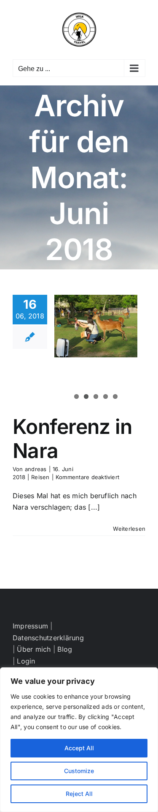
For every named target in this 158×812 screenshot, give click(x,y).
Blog (64, 649)
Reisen (40, 477)
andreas (36, 469)
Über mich (34, 649)
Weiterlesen (129, 528)
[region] (79, 739)
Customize (79, 770)
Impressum (30, 626)
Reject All (79, 793)
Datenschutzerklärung (48, 638)
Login (26, 661)
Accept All (79, 748)
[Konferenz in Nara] (95, 326)
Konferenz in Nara (72, 439)
